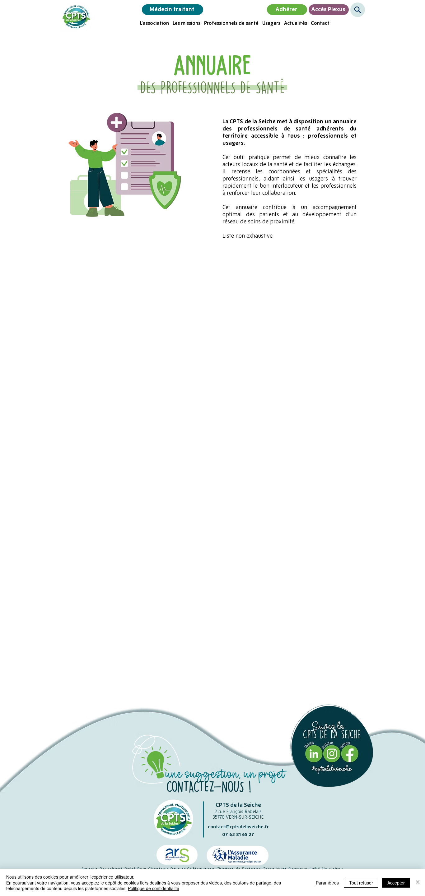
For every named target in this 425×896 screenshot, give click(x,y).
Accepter (396, 883)
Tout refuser (361, 883)
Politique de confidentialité (153, 888)
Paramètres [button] (327, 883)
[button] (357, 9)
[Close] (417, 882)
